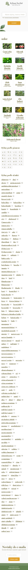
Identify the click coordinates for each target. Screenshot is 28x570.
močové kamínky (7, 337)
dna (15, 242)
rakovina (5, 449)
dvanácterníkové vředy (9, 245)
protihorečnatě (7, 429)
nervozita (20, 360)
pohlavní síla (6, 406)
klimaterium (6, 285)
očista (4, 377)
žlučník (4, 528)
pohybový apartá (7, 413)
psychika (5, 442)
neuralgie (5, 367)
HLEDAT (14, 23)
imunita (5, 268)
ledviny (4, 318)
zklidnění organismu (9, 525)
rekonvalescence (7, 456)
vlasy (3, 502)
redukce (15, 449)
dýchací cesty (6, 249)
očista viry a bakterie (9, 387)
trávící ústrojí (6, 495)
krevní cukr (6, 304)
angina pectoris (16, 183)
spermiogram (15, 469)
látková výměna (15, 311)
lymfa (13, 321)
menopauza (6, 324)
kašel (11, 278)
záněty (4, 515)
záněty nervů (15, 515)
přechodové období (8, 419)
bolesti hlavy (18, 203)
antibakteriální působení (10, 186)
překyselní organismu (9, 423)
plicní (11, 400)
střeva (12, 479)
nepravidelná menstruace (10, 350)
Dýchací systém (7, 252)
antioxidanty (6, 189)
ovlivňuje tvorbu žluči (9, 393)
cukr (14, 232)
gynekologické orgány (9, 262)
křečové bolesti (15, 301)
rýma (18, 462)
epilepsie (14, 255)
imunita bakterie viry (9, 272)
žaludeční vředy (7, 511)
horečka (17, 265)
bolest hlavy (6, 203)
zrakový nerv (6, 531)
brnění (4, 209)
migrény (5, 334)
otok (3, 390)
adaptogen (5, 180)
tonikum (5, 488)
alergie (4, 183)
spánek (4, 469)
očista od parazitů (8, 380)
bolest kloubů (6, 206)
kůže (4, 311)
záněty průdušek (7, 518)
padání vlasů (6, 396)
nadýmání (14, 344)
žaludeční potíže (7, 508)
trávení (14, 488)
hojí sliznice (6, 265)
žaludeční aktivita (8, 505)
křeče (4, 301)
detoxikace (5, 239)
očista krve (14, 377)
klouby (18, 288)
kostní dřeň (13, 291)
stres (3, 479)
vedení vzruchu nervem (9, 498)
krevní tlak (6, 308)
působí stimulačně (8, 446)
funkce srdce (6, 258)
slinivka (16, 465)
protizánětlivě (7, 439)
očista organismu (8, 383)
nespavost (13, 364)
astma (19, 193)
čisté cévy (5, 232)
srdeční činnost (15, 472)
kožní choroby (7, 295)
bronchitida (15, 209)
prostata (5, 426)
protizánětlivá (7, 436)
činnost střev (6, 226)
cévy (3, 219)
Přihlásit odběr (14, 559)
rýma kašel (5, 465)
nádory (4, 344)
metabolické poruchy (9, 331)
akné (15, 180)
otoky (12, 390)
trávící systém (6, 492)
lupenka (5, 321)
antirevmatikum (7, 193)
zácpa (11, 502)
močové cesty (16, 334)
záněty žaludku (7, 521)
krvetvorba (17, 308)
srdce (4, 472)
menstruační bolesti (9, 327)
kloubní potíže (7, 288)
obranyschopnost (8, 370)
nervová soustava (7, 354)
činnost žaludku (7, 229)
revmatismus (6, 459)
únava (18, 495)
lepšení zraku (15, 318)
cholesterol (13, 219)
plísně (20, 400)
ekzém (19, 252)
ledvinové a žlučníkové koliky (12, 314)
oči (18, 373)
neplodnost (6, 347)
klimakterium (6, 281)
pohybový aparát (8, 410)
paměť (17, 396)
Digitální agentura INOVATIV (14, 568)
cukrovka (5, 235)
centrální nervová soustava (11, 216)
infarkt (19, 275)
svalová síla (19, 482)
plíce (4, 400)
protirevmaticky (7, 433)
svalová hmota (7, 482)
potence (14, 416)
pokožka (5, 416)
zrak (12, 528)
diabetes (16, 239)
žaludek (19, 511)
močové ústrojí (7, 341)
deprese (15, 235)
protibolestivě (16, 426)
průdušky (19, 439)
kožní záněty (19, 298)
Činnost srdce (6, 222)
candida (4, 212)
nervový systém (7, 360)
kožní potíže (6, 298)
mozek (19, 341)
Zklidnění (20, 521)
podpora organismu (9, 403)
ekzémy (4, 255)
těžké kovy (5, 485)
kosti (4, 291)
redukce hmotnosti (8, 452)
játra (4, 278)
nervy (4, 364)
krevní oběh (18, 304)
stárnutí (4, 475)
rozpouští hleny (7, 462)
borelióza (19, 206)
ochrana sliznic (7, 373)
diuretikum (6, 242)
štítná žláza (15, 475)
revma (20, 456)
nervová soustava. (8, 357)
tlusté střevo (18, 485)
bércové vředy (7, 199)
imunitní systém (7, 275)
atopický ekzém (7, 196)
